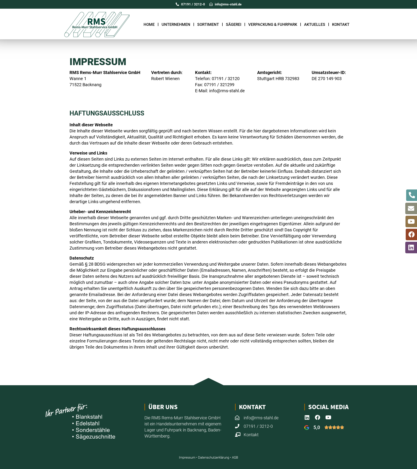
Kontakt (340, 24)
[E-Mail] (411, 208)
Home (149, 24)
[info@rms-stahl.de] (211, 4)
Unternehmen (176, 24)
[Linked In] (411, 247)
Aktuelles (314, 24)
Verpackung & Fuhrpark (272, 24)
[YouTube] (411, 221)
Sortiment (208, 24)
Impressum (187, 457)
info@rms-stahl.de (228, 4)
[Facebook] (411, 234)
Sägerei (233, 24)
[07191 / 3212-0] (412, 195)
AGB (235, 457)
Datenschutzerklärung (213, 457)
